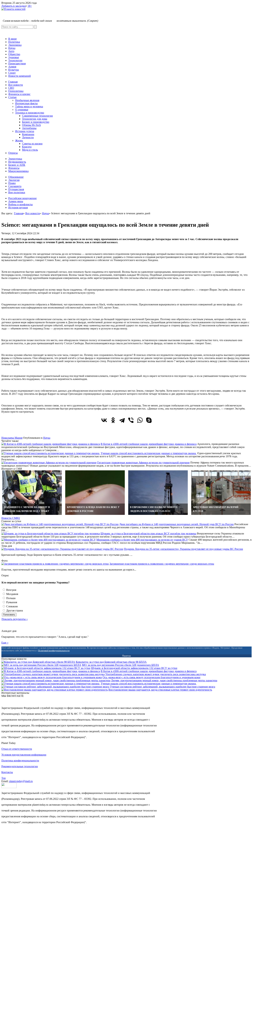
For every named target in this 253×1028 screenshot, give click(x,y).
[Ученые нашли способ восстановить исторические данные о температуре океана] (50, 453)
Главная (13, 81)
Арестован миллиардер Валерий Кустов (215, 509)
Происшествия (17, 63)
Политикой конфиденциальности (54, 650)
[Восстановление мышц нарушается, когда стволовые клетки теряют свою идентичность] (54, 689)
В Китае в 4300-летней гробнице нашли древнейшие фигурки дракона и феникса (149, 444)
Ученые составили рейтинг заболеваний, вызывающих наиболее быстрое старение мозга (162, 686)
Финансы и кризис (19, 94)
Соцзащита (14, 186)
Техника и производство (29, 112)
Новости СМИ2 (10, 518)
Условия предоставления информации (23, 754)
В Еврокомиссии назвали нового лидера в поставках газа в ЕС (153, 509)
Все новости (15, 84)
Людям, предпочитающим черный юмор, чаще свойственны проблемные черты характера (164, 680)
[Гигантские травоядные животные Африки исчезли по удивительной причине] (49, 462)
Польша (10, 598)
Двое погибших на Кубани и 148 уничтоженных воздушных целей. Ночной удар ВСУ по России (176, 524)
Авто (11, 51)
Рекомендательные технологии (19, 766)
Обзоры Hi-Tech (31, 125)
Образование (16, 176)
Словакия (12, 606)
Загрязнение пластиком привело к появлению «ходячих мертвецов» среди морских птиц (161, 563)
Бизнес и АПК (16, 164)
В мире (12, 38)
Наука (11, 48)
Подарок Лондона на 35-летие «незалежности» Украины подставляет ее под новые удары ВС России (183, 549)
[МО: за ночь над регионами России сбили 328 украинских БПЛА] (41, 665)
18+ (30, 5)
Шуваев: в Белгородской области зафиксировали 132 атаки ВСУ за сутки (134, 668)
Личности (28, 137)
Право (12, 183)
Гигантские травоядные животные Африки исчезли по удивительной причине (143, 462)
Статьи (12, 97)
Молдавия (12, 594)
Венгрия (11, 589)
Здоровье (13, 57)
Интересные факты (26, 103)
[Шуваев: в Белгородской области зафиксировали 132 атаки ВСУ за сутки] (45, 668)
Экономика (15, 44)
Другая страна (14, 610)
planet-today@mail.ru (21, 781)
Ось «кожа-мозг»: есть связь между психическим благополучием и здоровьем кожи (151, 677)
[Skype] (149, 420)
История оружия (18, 207)
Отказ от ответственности (16, 748)
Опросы (13, 152)
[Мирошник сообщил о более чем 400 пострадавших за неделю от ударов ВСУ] (48, 539)
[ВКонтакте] (104, 420)
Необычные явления (27, 100)
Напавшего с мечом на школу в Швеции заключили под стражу (27, 509)
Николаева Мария (11, 437)
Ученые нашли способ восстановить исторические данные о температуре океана (149, 453)
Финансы (13, 168)
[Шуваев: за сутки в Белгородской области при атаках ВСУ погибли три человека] (50, 533)
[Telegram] (122, 420)
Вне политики (16, 192)
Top (3, 778)
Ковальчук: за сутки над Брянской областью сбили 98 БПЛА (111, 661)
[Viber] (131, 420)
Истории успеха (24, 131)
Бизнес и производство (35, 121)
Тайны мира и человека (29, 106)
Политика (14, 41)
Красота (26, 146)
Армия (12, 66)
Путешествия (16, 189)
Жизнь (19, 140)
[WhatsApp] (140, 420)
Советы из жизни (32, 143)
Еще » (4, 642)
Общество (14, 54)
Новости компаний (19, 75)
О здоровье (21, 109)
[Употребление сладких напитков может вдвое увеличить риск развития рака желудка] (53, 674)
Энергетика (15, 158)
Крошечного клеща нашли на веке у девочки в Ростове (93, 509)
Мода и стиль (30, 149)
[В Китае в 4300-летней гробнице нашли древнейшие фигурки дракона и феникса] (50, 444)
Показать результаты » (15, 619)
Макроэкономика (18, 171)
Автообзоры (29, 128)
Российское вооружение (22, 198)
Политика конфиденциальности (20, 760)
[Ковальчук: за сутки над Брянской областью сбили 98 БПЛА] (38, 661)
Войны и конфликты (20, 204)
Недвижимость (17, 161)
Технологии (15, 60)
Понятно (126, 656)
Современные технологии (37, 115)
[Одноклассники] (113, 420)
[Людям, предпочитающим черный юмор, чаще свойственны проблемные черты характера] (55, 680)
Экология (13, 180)
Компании (28, 134)
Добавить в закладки (13, 5)
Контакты (7, 772)
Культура (13, 69)
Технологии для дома (34, 118)
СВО (11, 87)
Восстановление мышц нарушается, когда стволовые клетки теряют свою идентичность (160, 689)
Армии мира (15, 201)
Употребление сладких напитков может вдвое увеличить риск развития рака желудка (155, 674)
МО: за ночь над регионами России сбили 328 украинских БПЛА (120, 665)
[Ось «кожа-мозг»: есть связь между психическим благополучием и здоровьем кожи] (51, 677)
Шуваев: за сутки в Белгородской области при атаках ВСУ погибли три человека (148, 533)
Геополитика (15, 91)
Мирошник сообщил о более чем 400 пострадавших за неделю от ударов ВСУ (142, 539)
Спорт (12, 72)
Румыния (11, 602)
